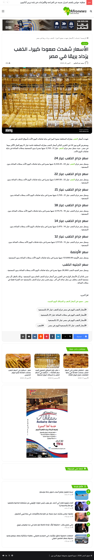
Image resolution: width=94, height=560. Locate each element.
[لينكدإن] (58, 336)
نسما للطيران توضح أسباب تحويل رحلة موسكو (56, 492)
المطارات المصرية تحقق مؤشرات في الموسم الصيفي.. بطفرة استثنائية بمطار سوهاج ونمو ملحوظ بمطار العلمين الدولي (40, 537)
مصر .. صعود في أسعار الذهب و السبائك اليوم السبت (67, 301)
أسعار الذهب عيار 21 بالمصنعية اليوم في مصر (66, 325)
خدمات (77, 38)
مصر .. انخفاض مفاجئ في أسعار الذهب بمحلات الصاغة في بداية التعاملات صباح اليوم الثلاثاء (76, 373)
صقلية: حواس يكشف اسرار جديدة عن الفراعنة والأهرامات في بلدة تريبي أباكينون (44, 514)
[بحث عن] (91, 12)
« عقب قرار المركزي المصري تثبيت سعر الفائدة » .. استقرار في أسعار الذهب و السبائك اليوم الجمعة (47, 373)
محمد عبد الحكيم (79, 63)
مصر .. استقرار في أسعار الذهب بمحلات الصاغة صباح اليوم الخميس (19, 373)
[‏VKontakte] (34, 336)
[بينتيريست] (46, 336)
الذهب (75, 139)
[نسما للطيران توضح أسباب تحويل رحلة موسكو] (81, 495)
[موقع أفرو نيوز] (75, 11)
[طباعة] (23, 336)
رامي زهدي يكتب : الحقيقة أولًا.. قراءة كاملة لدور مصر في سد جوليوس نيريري (53, 2)
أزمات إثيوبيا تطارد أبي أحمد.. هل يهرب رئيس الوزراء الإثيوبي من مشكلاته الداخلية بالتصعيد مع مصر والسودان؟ (40, 504)
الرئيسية (84, 38)
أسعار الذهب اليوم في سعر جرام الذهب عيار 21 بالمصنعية (61, 309)
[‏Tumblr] (52, 336)
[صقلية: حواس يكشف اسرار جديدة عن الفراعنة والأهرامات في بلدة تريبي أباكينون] (81, 517)
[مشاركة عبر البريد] (28, 336)
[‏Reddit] (40, 336)
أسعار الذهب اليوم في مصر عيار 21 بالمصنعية (66, 320)
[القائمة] (3, 12)
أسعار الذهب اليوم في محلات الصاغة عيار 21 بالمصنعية (63, 315)
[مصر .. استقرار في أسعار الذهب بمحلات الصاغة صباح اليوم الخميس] (18, 361)
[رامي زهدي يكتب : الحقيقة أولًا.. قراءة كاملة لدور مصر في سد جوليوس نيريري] (81, 528)
